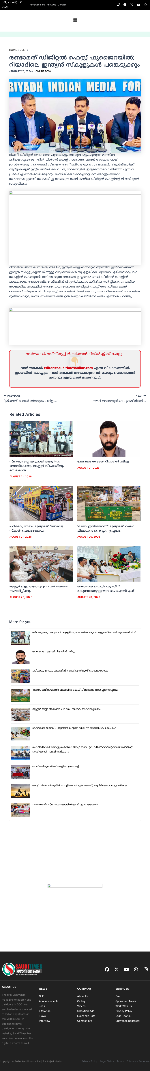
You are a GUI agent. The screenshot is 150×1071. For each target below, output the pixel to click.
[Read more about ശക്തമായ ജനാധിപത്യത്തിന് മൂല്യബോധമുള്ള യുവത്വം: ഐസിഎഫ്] (109, 564)
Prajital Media (53, 1061)
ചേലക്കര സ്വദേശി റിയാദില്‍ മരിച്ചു (103, 462)
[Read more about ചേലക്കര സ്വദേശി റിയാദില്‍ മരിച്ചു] (109, 439)
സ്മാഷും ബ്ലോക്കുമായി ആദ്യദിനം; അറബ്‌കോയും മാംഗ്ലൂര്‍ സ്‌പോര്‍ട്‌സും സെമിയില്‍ (37, 466)
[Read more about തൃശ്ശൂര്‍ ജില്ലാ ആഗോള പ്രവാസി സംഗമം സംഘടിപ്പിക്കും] (41, 564)
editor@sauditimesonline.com (68, 368)
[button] (75, 20)
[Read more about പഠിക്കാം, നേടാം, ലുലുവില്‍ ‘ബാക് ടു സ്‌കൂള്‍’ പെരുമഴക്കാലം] (41, 503)
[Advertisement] (75, 852)
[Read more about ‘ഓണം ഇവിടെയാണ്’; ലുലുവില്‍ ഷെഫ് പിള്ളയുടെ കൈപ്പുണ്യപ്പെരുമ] (109, 503)
